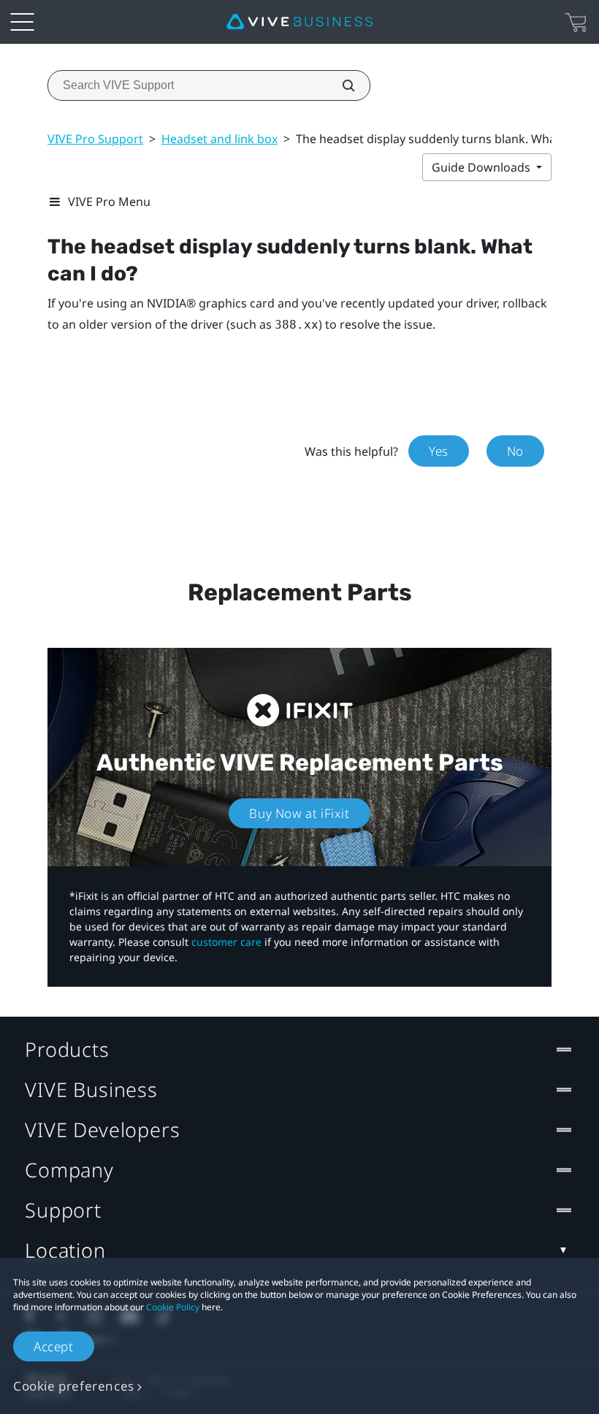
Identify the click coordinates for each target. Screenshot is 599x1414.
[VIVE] (299, 22)
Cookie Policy (172, 1307)
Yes (439, 451)
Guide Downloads (482, 167)
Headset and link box (219, 139)
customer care (226, 942)
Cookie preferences (73, 1385)
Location (65, 1250)
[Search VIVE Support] (340, 85)
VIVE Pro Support (95, 139)
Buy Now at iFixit (299, 813)
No (515, 451)
